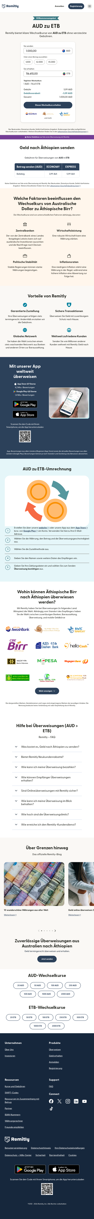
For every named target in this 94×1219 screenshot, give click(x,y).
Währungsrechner (14, 1121)
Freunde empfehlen (14, 1127)
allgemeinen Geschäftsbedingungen (73, 132)
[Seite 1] (41, 930)
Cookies (72, 1155)
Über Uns (9, 1050)
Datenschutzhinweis (41, 1148)
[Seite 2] (44, 930)
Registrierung (76, 6)
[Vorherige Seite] (38, 931)
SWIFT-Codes (11, 1093)
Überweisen (55, 1050)
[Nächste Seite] (55, 931)
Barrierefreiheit (57, 1155)
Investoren (10, 1056)
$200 (28, 62)
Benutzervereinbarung (16, 1148)
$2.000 (39, 62)
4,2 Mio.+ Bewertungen (30, 386)
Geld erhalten (56, 1056)
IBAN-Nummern (12, 1115)
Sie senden (28, 46)
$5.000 (51, 62)
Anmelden (59, 6)
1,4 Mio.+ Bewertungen (30, 393)
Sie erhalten (29, 69)
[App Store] (25, 414)
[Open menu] (89, 6)
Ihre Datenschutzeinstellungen (70, 1148)
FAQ (51, 1086)
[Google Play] (25, 404)
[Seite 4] (49, 930)
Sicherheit (40, 1155)
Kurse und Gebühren (15, 1086)
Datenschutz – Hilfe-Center (18, 1155)
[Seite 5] (52, 930)
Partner (8, 1109)
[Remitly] (10, 6)
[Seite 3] (47, 930)
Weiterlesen (10, 915)
